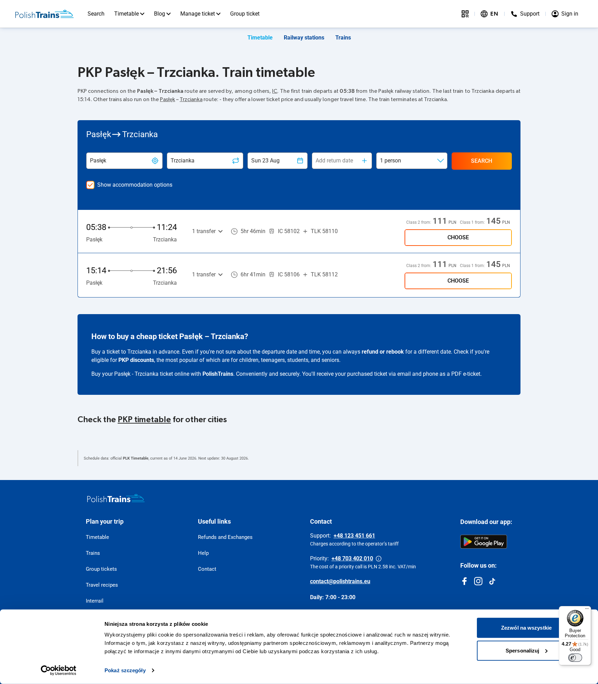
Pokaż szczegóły (125, 670)
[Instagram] (478, 581)
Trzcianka (191, 99)
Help (203, 553)
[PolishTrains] (116, 498)
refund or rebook (383, 351)
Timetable (126, 13)
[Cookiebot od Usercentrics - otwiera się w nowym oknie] (58, 670)
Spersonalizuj (522, 650)
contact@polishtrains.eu (340, 581)
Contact (207, 569)
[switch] (575, 658)
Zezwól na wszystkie (526, 628)
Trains (343, 37)
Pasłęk (167, 99)
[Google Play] (483, 542)
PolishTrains (217, 374)
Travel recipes (102, 585)
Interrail (94, 601)
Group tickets (101, 569)
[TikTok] (492, 581)
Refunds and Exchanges (225, 537)
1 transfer (204, 231)
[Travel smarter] (465, 14)
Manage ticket (197, 13)
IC (274, 91)
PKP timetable (144, 420)
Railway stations (304, 37)
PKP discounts (136, 360)
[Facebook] (464, 581)
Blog (159, 13)
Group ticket (245, 13)
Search (96, 13)
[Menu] (587, 610)
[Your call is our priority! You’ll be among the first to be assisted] (378, 558)
